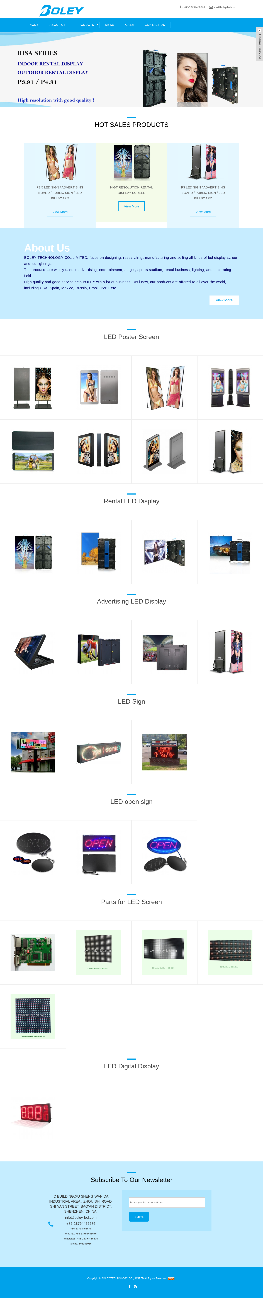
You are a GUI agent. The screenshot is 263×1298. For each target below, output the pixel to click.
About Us (57, 24)
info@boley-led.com (225, 7)
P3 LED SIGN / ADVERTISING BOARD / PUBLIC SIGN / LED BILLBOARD (203, 193)
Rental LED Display (131, 501)
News (109, 24)
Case (129, 24)
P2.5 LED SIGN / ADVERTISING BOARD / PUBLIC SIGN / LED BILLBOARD (59, 193)
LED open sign (131, 801)
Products (85, 24)
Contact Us (155, 24)
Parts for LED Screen (131, 901)
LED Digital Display (131, 1066)
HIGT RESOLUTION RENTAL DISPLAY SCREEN (131, 190)
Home (34, 24)
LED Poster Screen (131, 336)
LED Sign (131, 701)
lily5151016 (85, 1243)
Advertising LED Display (131, 601)
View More (60, 212)
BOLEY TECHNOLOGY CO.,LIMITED (122, 1278)
